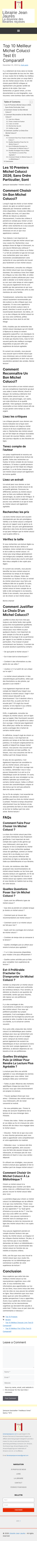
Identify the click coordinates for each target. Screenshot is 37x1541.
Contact (18, 1483)
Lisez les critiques (14, 119)
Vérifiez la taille (13, 128)
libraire (8, 1320)
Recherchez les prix (15, 126)
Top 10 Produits (11, 1317)
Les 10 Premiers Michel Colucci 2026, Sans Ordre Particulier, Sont (18, 106)
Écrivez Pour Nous (18, 1487)
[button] (18, 31)
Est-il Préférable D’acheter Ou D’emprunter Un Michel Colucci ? (19, 147)
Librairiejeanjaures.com (10, 1434)
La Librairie (18, 1478)
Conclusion (9, 161)
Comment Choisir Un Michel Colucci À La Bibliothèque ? (20, 158)
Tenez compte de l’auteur (17, 121)
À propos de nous (18, 1469)
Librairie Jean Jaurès (17, 1533)
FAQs (7, 135)
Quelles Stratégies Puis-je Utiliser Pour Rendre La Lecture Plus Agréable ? (19, 153)
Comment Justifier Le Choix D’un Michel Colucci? (17, 132)
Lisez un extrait (13, 123)
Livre (18, 1474)
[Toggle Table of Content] (30, 102)
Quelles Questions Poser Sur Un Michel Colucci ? (18, 143)
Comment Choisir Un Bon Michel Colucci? (16, 111)
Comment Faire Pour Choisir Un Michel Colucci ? (20, 139)
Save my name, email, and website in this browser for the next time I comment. (19, 1389)
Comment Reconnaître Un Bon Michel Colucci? (18, 116)
